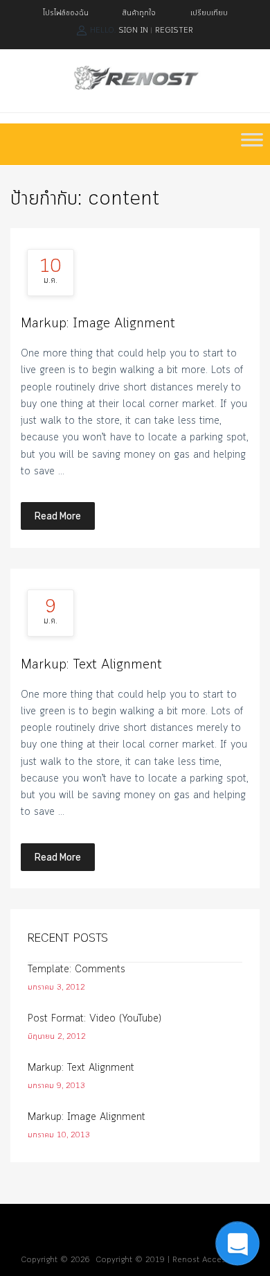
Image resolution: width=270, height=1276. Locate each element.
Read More (58, 515)
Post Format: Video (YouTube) (94, 1019)
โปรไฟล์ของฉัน (66, 13)
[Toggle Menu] (252, 144)
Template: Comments (76, 969)
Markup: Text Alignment (91, 665)
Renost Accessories (210, 1260)
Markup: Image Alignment (98, 324)
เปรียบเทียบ (209, 13)
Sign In (133, 30)
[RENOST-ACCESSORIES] (135, 87)
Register (174, 30)
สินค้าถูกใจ (139, 13)
